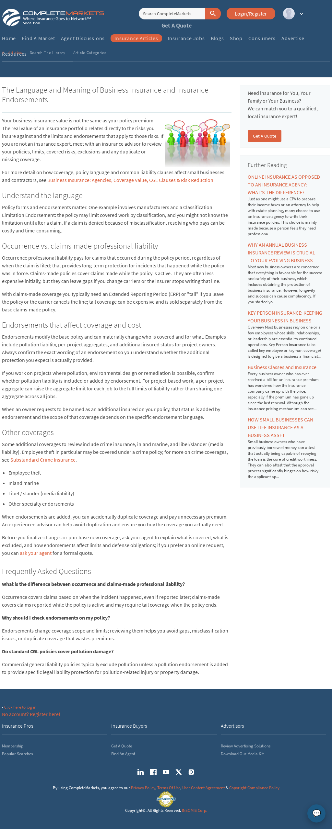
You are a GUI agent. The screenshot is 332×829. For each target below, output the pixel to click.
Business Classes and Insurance (282, 367)
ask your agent (36, 553)
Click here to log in (20, 707)
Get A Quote (176, 25)
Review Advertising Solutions (245, 746)
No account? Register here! (31, 714)
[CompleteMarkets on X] (178, 772)
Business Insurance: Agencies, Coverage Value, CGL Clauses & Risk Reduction (130, 180)
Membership (12, 746)
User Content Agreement (203, 787)
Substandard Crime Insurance (43, 459)
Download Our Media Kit (242, 753)
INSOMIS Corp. (194, 810)
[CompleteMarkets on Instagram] (191, 772)
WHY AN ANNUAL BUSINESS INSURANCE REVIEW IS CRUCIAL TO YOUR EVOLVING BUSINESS (281, 252)
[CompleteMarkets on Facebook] (153, 772)
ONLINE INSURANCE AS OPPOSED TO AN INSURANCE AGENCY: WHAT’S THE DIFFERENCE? (284, 185)
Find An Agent (123, 753)
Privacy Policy (143, 787)
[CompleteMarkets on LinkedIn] (140, 772)
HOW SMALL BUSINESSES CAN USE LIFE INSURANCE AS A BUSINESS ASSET (280, 427)
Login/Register (251, 13)
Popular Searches (17, 753)
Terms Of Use (168, 787)
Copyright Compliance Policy (254, 787)
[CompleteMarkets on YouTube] (166, 772)
